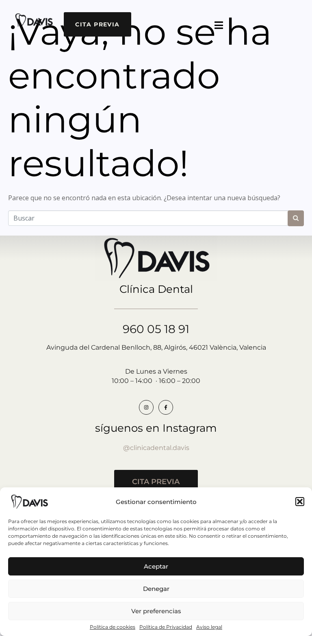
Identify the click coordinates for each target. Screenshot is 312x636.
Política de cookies (112, 627)
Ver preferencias (156, 611)
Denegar (156, 589)
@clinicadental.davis (156, 448)
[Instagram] (146, 407)
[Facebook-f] (165, 407)
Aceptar (156, 566)
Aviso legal (209, 627)
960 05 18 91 (156, 329)
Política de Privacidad (165, 627)
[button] (300, 502)
